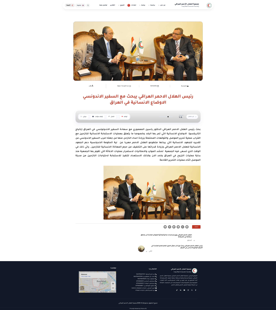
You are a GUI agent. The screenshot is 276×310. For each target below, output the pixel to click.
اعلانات (133, 5)
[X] (182, 226)
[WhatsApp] (174, 226)
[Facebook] (187, 226)
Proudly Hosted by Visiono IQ (138, 308)
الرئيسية (183, 86)
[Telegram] (169, 226)
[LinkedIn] (178, 226)
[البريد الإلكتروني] (165, 226)
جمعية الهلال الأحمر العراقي (187, 4)
